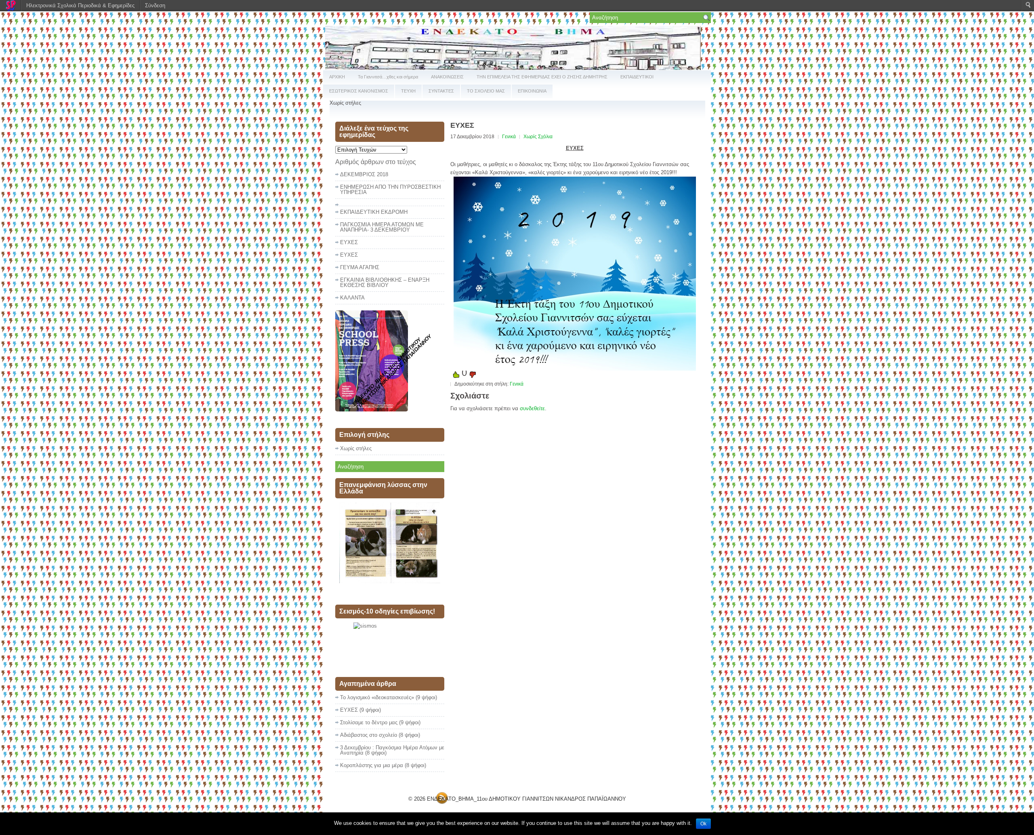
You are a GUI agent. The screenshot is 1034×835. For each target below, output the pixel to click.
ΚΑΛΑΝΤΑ (352, 298)
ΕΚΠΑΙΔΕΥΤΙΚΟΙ (637, 76)
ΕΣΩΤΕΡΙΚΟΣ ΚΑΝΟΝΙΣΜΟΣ (358, 91)
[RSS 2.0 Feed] (442, 802)
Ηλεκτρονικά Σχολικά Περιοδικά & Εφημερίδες (80, 5)
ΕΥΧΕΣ (349, 242)
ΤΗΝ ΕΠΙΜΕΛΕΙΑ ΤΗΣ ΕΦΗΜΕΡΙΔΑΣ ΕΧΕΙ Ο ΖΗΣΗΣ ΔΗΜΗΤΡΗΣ (542, 76)
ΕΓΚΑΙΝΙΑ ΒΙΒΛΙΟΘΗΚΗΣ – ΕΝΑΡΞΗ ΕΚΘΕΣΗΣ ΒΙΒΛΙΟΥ (384, 282)
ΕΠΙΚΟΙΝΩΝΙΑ (532, 91)
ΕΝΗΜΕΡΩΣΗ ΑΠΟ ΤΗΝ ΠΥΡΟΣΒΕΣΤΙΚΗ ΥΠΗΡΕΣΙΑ (390, 189)
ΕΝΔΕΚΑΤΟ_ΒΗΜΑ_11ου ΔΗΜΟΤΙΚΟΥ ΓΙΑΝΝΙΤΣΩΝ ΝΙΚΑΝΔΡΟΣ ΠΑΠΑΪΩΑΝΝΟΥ (526, 799)
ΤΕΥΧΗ (408, 91)
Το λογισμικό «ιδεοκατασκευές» (377, 697)
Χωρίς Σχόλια (538, 136)
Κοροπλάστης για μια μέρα (371, 765)
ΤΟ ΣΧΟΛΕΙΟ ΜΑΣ (486, 91)
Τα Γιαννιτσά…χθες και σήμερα (388, 76)
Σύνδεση (155, 5)
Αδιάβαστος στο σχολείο (368, 735)
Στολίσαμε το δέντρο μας (368, 722)
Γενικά (509, 136)
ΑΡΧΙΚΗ (337, 76)
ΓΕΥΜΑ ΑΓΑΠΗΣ (359, 267)
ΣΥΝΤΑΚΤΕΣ (441, 91)
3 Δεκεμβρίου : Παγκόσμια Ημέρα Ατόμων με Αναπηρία (392, 750)
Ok (703, 824)
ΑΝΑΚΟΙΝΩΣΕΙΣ (447, 76)
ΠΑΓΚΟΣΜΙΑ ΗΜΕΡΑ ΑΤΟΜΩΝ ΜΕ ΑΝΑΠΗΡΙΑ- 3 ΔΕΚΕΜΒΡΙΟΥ (382, 227)
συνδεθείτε (532, 408)
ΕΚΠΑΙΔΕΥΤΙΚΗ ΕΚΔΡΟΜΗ (374, 212)
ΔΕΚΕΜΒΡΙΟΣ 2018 (364, 174)
